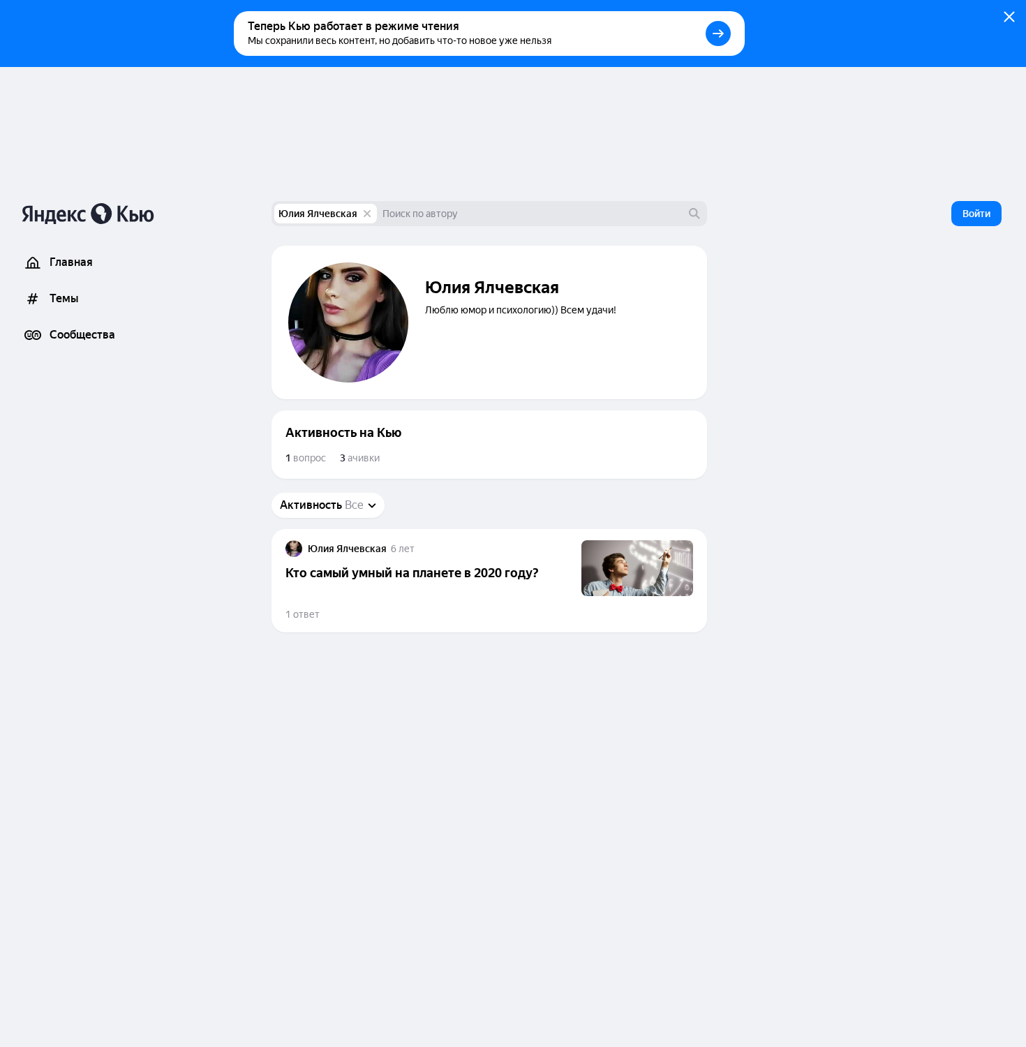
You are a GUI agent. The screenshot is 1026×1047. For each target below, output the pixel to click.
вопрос (305, 457)
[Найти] (694, 213)
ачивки (360, 457)
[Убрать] (367, 213)
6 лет (403, 548)
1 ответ (302, 614)
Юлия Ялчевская (317, 213)
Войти (976, 213)
